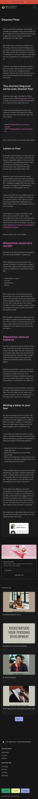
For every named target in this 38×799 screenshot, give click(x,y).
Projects (4, 755)
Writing (3, 758)
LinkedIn (6, 791)
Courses (4, 769)
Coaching (4, 766)
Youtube (15, 791)
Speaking (4, 775)
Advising (4, 772)
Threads (25, 791)
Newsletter (5, 752)
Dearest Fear (23, 98)
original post (11, 225)
